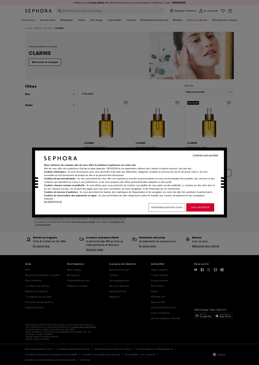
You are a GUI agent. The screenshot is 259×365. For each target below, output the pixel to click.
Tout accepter (200, 207)
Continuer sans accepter (205, 155)
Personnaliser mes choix (166, 207)
